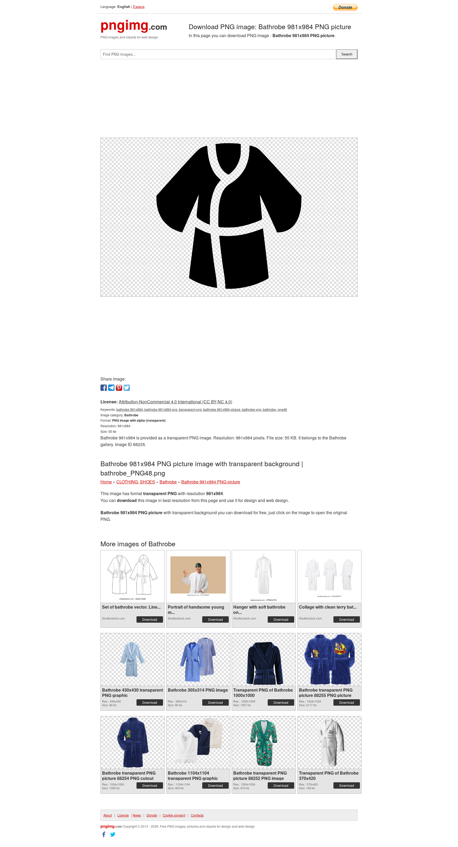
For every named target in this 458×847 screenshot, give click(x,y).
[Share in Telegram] (111, 388)
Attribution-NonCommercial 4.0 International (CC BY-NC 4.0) (175, 402)
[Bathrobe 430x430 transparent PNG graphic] (132, 659)
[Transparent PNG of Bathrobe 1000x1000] (264, 659)
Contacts (197, 815)
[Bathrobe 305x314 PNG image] (198, 659)
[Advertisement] (229, 100)
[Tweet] (127, 388)
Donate (152, 815)
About (107, 815)
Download (149, 619)
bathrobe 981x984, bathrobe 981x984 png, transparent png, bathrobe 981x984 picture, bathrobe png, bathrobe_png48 (201, 409)
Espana (138, 6)
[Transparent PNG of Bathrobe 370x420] (329, 742)
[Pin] (119, 388)
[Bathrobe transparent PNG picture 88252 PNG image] (264, 742)
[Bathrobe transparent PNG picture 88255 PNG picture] (329, 659)
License (123, 815)
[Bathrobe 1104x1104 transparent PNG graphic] (198, 742)
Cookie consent (174, 815)
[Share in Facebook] (103, 388)
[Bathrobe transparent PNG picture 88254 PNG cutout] (132, 742)
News (137, 815)
